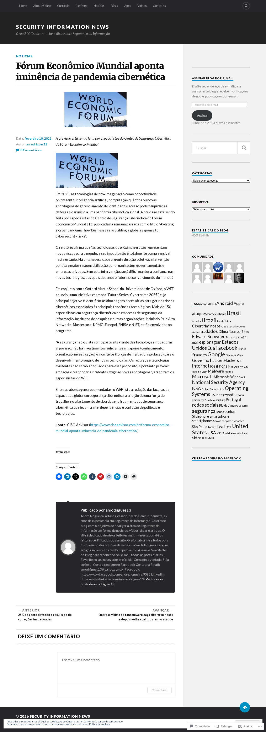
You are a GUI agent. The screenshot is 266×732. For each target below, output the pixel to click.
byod (220, 321)
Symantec (238, 421)
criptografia (198, 332)
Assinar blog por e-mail (212, 78)
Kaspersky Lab (238, 366)
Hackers (231, 360)
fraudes (199, 354)
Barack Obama (216, 314)
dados (211, 331)
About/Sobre (42, 5)
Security (243, 405)
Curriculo (63, 5)
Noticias (99, 5)
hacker (216, 360)
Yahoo (200, 437)
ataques (199, 313)
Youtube (209, 437)
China (227, 321)
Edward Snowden (208, 336)
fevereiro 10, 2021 (38, 138)
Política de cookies (99, 724)
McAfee (229, 371)
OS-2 (214, 395)
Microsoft (202, 376)
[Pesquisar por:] (221, 147)
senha (220, 411)
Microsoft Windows (229, 377)
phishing (220, 400)
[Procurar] (244, 147)
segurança (204, 411)
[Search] (246, 6)
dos (246, 331)
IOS (212, 366)
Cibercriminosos (206, 326)
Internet (200, 366)
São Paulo (199, 427)
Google (216, 354)
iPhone (222, 366)
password (226, 395)
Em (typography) (235, 337)
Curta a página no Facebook (216, 458)
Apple (239, 303)
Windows (242, 433)
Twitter (224, 426)
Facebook (226, 348)
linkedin (196, 371)
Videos (142, 5)
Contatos (159, 5)
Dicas (114, 5)
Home (23, 5)
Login (204, 371)
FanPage (81, 5)
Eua (211, 348)
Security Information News (62, 27)
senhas (230, 411)
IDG (242, 361)
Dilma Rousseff (230, 331)
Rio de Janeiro (228, 405)
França (242, 348)
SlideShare (200, 416)
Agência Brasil (208, 304)
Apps (127, 5)
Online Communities (213, 389)
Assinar (202, 115)
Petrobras (210, 400)
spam (228, 421)
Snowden (218, 421)
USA (211, 432)
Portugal (233, 399)
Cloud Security (229, 326)
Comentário (159, 690)
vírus (220, 433)
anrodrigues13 (36, 144)
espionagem (210, 342)
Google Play (234, 355)
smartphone (219, 416)
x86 (194, 437)
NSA (196, 388)
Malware (216, 371)
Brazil (209, 320)
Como (241, 326)
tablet (212, 427)
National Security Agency (218, 382)
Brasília (196, 321)
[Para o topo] (245, 707)
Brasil (234, 312)
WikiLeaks (230, 433)
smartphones (202, 420)
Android (224, 303)
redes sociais (205, 405)
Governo (200, 360)
